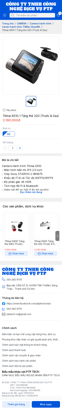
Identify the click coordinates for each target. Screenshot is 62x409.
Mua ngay (46, 404)
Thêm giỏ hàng (16, 404)
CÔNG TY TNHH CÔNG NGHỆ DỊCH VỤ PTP (31, 382)
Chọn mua (18, 253)
